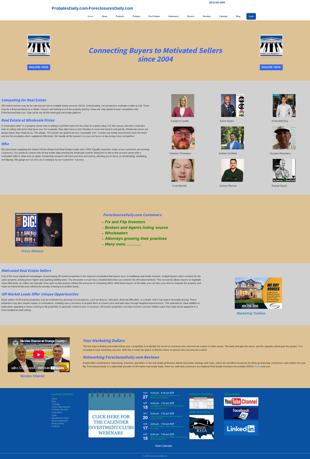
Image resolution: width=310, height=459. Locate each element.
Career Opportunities (61, 407)
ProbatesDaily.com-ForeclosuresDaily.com (92, 8)
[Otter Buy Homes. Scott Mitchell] (183, 170)
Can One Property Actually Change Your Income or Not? (166, 417)
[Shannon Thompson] (183, 138)
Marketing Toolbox (251, 313)
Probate (136, 16)
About (104, 16)
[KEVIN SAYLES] (232, 105)
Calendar (223, 16)
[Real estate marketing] (258, 293)
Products (120, 16)
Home (90, 16)
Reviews (207, 16)
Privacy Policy (58, 423)
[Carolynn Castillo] (183, 105)
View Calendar (163, 446)
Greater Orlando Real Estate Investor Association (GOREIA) (165, 396)
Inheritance (173, 16)
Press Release (32, 251)
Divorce (190, 16)
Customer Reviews (60, 410)
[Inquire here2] (39, 67)
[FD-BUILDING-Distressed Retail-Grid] (39, 46)
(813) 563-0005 (217, 2)
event (257, 366)
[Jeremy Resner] (232, 170)
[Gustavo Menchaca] (284, 138)
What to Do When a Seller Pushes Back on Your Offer (167, 427)
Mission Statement (60, 421)
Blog (238, 16)
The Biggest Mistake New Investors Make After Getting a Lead (166, 407)
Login (251, 16)
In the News (57, 412)
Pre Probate (154, 16)
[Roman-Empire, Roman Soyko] (284, 170)
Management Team (60, 418)
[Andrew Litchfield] (232, 138)
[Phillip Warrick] (39, 229)
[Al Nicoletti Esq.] (284, 105)
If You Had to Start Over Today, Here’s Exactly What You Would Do (168, 438)
